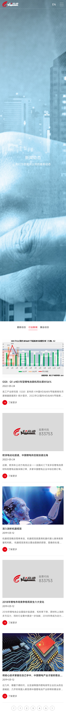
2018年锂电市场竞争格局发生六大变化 (23, 602)
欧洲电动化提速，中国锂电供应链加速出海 (25, 455)
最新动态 (21, 327)
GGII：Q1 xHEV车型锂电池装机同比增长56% (26, 381)
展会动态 (44, 327)
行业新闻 (33, 327)
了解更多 (12, 402)
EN (54, 4)
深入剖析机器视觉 (12, 528)
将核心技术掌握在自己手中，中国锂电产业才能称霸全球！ (33, 675)
